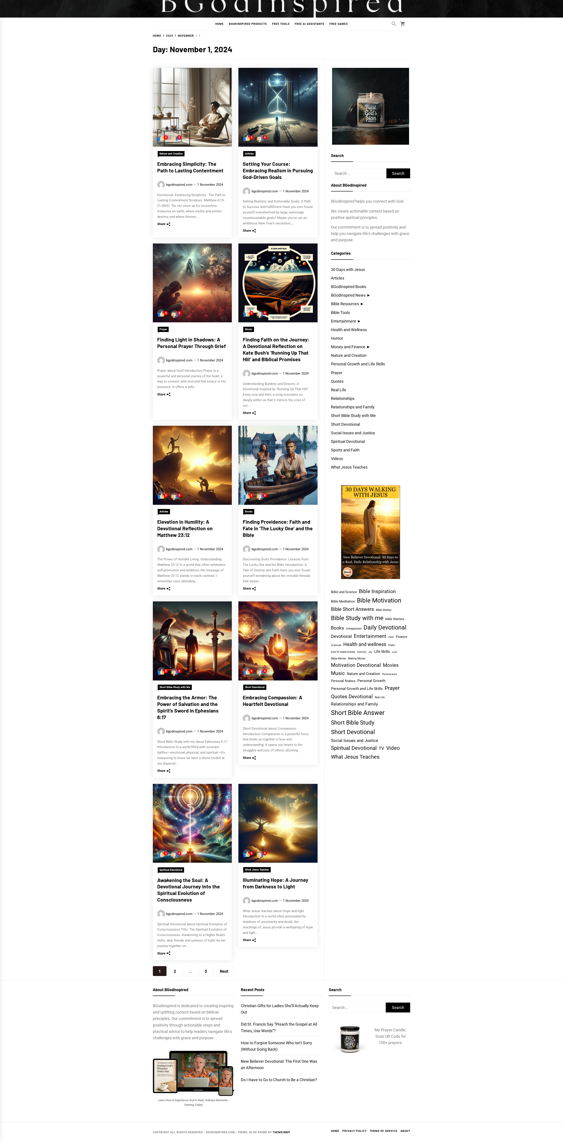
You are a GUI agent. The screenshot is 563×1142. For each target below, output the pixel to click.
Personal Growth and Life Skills (358, 364)
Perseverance (389, 674)
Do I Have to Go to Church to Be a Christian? (279, 1079)
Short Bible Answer (358, 712)
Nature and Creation (171, 153)
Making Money (356, 658)
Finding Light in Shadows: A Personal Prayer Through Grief (191, 342)
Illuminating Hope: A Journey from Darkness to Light (275, 883)
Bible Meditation (343, 601)
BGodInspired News (348, 295)
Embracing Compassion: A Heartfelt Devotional (272, 701)
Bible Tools (340, 312)
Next (224, 971)
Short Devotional (255, 687)
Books (248, 511)
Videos (337, 458)
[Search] (394, 24)
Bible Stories (383, 610)
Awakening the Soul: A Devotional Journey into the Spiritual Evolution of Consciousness (188, 889)
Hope (391, 645)
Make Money (338, 658)
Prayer (163, 329)
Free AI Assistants (309, 23)
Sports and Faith (345, 450)
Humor (337, 338)
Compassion (354, 628)
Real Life (338, 390)
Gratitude (336, 645)
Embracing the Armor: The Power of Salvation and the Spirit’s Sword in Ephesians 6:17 (188, 707)
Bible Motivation (379, 600)
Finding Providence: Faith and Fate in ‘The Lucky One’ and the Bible (278, 528)
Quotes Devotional (352, 697)
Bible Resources (345, 303)
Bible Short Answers (352, 609)
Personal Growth (371, 681)
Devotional (341, 636)
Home (219, 23)
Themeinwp (281, 1132)
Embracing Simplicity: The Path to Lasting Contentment (190, 167)
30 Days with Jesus (348, 269)
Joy (370, 652)
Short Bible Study (352, 722)
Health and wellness (364, 644)
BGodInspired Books (348, 286)
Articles (249, 153)
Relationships (343, 398)
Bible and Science (344, 592)
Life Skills (382, 651)
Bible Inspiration (377, 591)
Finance (401, 637)
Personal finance (343, 681)
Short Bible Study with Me (174, 687)
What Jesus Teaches (257, 869)
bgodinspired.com (179, 185)
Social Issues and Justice (353, 433)
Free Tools (280, 23)
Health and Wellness (349, 329)
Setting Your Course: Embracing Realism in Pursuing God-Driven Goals (278, 170)
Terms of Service (383, 1131)
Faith (391, 637)
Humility (361, 652)
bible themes (394, 619)
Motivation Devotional (356, 665)
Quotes (337, 381)
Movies (390, 665)
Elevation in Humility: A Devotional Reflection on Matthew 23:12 (185, 528)
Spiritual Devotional (170, 869)
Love (394, 652)
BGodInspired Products (248, 23)
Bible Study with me (357, 618)
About (405, 1131)
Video (393, 748)
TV (381, 748)
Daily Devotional (385, 627)
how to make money (343, 651)
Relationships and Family (353, 407)
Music (248, 329)
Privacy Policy (354, 1131)
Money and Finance (348, 347)
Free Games (338, 23)
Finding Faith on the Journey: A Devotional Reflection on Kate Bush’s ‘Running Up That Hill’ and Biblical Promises (276, 349)
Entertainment (343, 321)
